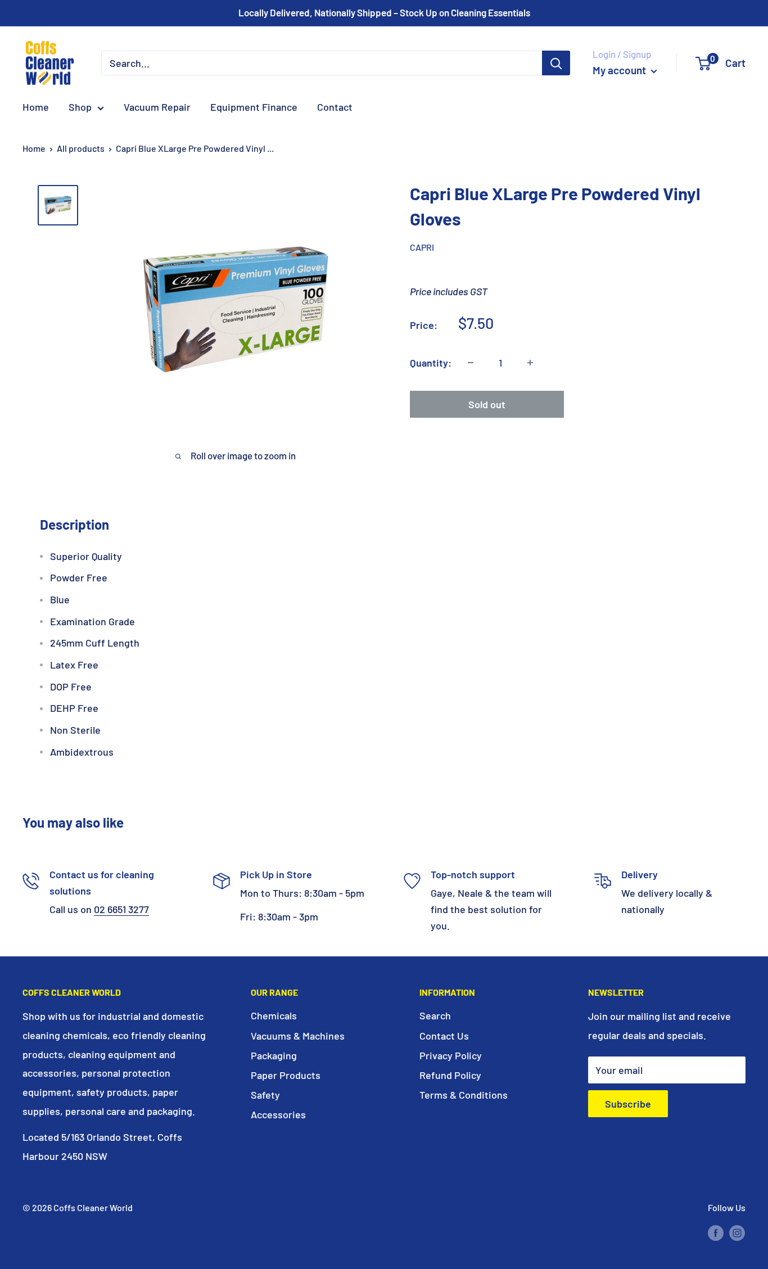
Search (435, 1015)
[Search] (556, 63)
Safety (265, 1095)
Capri (422, 247)
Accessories (278, 1114)
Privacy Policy (450, 1055)
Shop (80, 107)
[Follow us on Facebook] (716, 1232)
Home (35, 107)
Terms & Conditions (463, 1095)
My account (620, 70)
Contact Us (444, 1035)
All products (81, 148)
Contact (335, 107)
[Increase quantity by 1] (530, 362)
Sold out (486, 404)
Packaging (274, 1055)
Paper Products (285, 1075)
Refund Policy (450, 1075)
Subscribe (628, 1104)
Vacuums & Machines (298, 1035)
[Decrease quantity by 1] (470, 362)
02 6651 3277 (121, 909)
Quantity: (430, 362)
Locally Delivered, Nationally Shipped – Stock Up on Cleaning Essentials (384, 12)
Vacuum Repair (157, 107)
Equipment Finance (253, 107)
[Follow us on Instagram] (737, 1232)
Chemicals (274, 1015)
